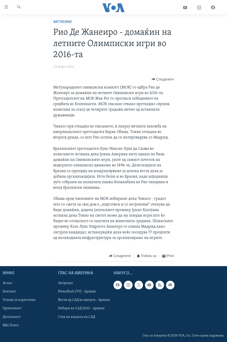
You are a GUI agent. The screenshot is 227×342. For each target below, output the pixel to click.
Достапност (12, 317)
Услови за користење (19, 300)
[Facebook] (213, 7)
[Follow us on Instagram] (128, 285)
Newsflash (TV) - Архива (77, 291)
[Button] (163, 79)
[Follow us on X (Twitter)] (139, 285)
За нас (7, 283)
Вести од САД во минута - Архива (84, 300)
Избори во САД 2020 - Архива (81, 308)
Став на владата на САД (76, 317)
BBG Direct (11, 325)
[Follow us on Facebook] (118, 285)
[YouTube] (185, 7)
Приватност (12, 308)
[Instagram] (199, 7)
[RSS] (160, 285)
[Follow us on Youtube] (149, 285)
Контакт (9, 291)
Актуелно (62, 22)
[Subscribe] (170, 285)
